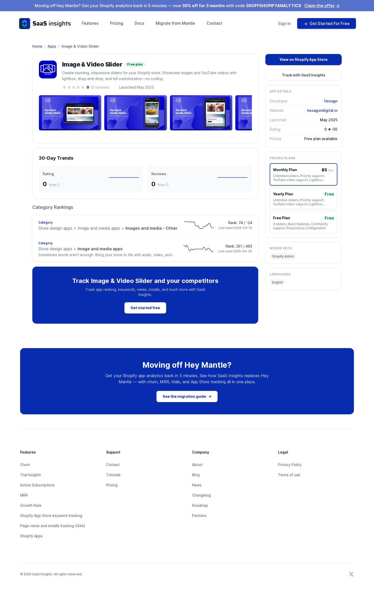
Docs (139, 23)
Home (37, 46)
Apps (52, 46)
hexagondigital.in (322, 110)
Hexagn (330, 101)
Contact (214, 23)
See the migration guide (187, 396)
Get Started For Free (330, 23)
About (197, 464)
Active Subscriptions (37, 485)
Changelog (201, 495)
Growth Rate (30, 505)
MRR (24, 495)
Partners (199, 515)
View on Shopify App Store (303, 59)
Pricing (116, 23)
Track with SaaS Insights (303, 75)
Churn (25, 464)
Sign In (284, 23)
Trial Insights (30, 475)
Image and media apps (80, 248)
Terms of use (289, 475)
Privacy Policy (290, 464)
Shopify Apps (31, 536)
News (197, 485)
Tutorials (113, 475)
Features (90, 23)
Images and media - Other (108, 228)
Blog (196, 475)
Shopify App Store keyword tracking (51, 515)
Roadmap (200, 505)
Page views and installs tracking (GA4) (52, 526)
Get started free (145, 308)
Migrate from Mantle (175, 23)
